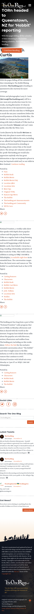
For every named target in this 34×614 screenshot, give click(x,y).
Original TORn (9, 192)
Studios (7, 296)
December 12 (18, 461)
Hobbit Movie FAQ (11, 180)
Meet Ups (7, 189)
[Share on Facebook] (5, 213)
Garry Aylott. (6, 608)
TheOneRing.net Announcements (16, 200)
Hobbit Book (8, 174)
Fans (5, 172)
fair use (16, 571)
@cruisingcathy (8, 486)
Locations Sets (9, 186)
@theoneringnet (8, 438)
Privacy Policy (15, 608)
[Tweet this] (1, 213)
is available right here (19, 257)
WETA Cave (8, 206)
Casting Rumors (10, 276)
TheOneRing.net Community (15, 203)
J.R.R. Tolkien (9, 291)
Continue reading (18, 164)
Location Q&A (9, 183)
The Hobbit (8, 197)
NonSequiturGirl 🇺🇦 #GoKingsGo (17, 484)
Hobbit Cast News (11, 285)
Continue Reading (12, 50)
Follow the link (11, 345)
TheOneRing (9, 436)
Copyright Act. (6, 574)
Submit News (28, 510)
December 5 (17, 486)
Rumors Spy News (11, 195)
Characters (8, 279)
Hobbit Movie (9, 177)
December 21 (18, 438)
